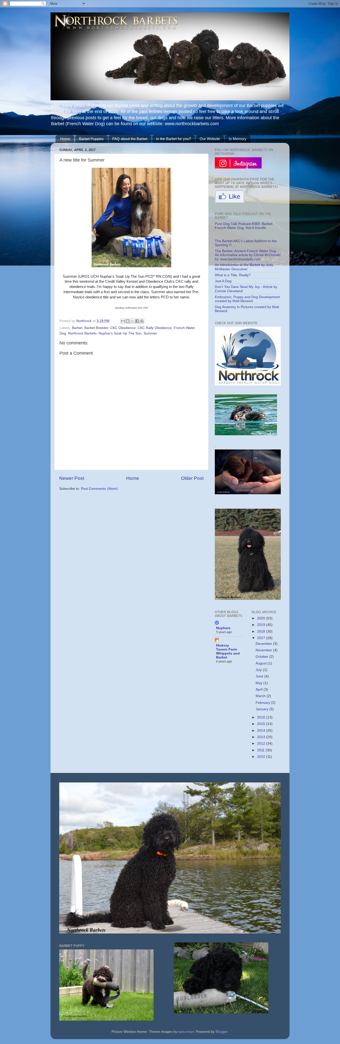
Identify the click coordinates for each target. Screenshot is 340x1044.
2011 (261, 750)
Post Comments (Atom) (99, 489)
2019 (261, 625)
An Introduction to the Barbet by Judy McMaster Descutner (244, 267)
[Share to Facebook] (137, 321)
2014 (261, 730)
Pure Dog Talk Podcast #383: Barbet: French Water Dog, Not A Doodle (244, 226)
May (259, 683)
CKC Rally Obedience (155, 328)
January (262, 709)
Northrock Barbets (82, 333)
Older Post (192, 478)
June (260, 676)
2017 (261, 638)
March (261, 696)
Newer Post (71, 478)
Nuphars (223, 628)
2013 (261, 737)
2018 (261, 631)
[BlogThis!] (127, 321)
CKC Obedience (123, 328)
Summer (150, 333)
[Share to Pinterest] (141, 321)
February (263, 703)
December (264, 644)
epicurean (186, 1032)
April (260, 689)
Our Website (210, 139)
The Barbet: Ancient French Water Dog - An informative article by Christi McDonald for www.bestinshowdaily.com (248, 255)
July (259, 670)
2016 (261, 717)
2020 (261, 618)
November (264, 650)
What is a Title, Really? (233, 275)
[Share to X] (132, 321)
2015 (261, 724)
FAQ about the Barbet (129, 139)
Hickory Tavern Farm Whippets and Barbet (228, 651)
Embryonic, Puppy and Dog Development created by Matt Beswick (247, 299)
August (262, 663)
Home (65, 139)
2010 (261, 757)
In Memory (237, 139)
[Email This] (122, 321)
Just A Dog (223, 281)
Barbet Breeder (96, 328)
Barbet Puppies (91, 139)
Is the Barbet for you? (173, 139)
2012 (261, 743)
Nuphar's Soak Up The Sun (120, 333)
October (262, 657)
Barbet (77, 328)
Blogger (221, 1032)
